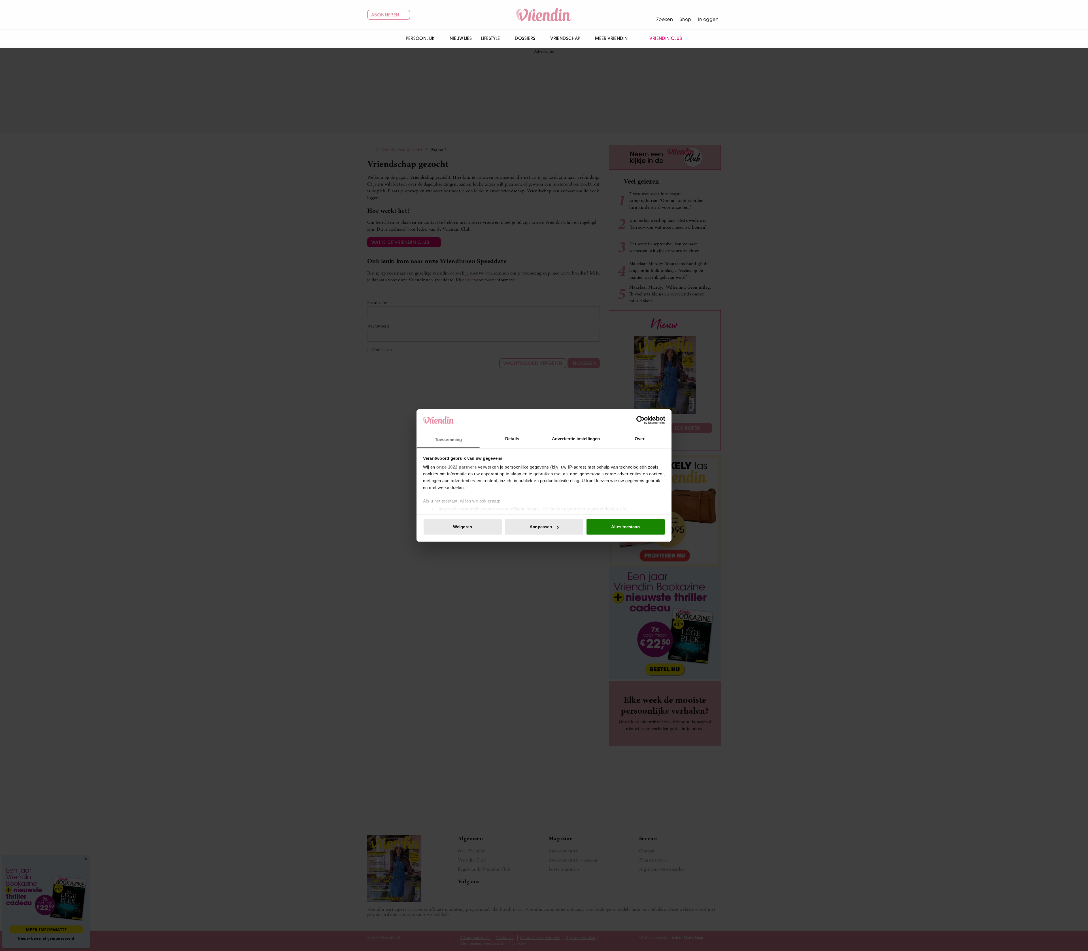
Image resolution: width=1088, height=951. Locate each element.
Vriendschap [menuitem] (565, 38)
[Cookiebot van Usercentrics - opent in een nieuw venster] (640, 420)
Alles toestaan (625, 526)
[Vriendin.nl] (544, 15)
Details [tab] (512, 438)
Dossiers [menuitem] (525, 38)
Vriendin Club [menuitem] (665, 38)
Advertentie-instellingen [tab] (576, 438)
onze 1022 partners (456, 467)
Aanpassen (541, 526)
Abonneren (385, 15)
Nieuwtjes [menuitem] (461, 38)
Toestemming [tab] (448, 439)
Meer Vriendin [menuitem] (611, 38)
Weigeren (462, 526)
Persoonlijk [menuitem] (420, 38)
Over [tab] (639, 438)
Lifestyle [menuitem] (490, 38)
